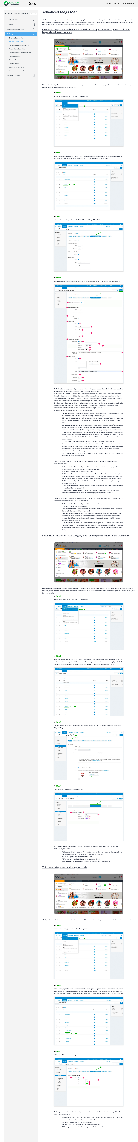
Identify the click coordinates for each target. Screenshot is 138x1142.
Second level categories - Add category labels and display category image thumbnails (85, 535)
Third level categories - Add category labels (64, 867)
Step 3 (58, 216)
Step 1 (58, 93)
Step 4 (58, 278)
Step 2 (58, 153)
